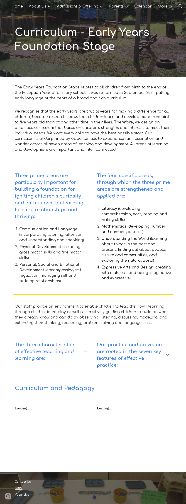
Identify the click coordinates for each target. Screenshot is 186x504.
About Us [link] (37, 6)
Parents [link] (116, 6)
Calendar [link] (143, 6)
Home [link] (17, 6)
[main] (93, 38)
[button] (180, 6)
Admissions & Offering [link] (77, 6)
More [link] (163, 6)
